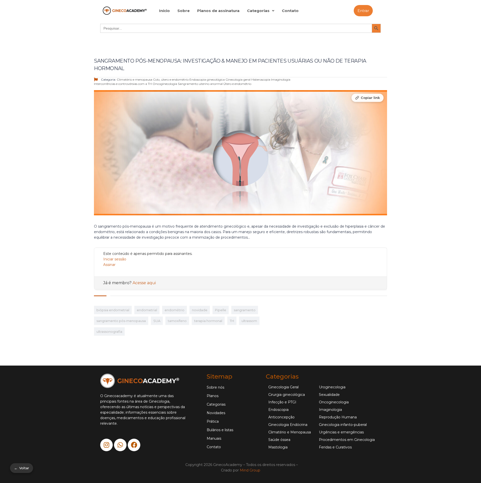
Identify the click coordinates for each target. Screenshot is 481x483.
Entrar (363, 10)
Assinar (109, 264)
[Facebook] (134, 445)
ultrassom (249, 321)
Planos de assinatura (218, 10)
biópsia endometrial (112, 310)
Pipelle (220, 310)
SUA (156, 321)
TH (232, 321)
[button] (260, 10)
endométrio (174, 310)
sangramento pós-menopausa (121, 321)
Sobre (183, 10)
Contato (290, 10)
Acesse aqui (144, 282)
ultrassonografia (109, 332)
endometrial (147, 310)
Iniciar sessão (114, 259)
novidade (199, 310)
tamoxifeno (177, 321)
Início (164, 10)
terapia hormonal (208, 321)
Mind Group (250, 470)
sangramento (245, 310)
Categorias (258, 10)
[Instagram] (106, 445)
